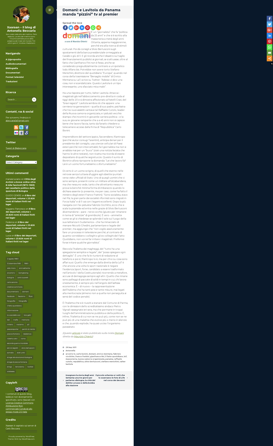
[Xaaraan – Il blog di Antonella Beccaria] (21, 14)
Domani (119, 333)
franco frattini (82, 356)
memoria (25, 320)
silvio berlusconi (28, 348)
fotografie (23, 301)
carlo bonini (82, 354)
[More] (98, 27)
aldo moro (11, 268)
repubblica (78, 361)
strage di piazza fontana (17, 362)
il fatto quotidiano (14, 306)
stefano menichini (110, 361)
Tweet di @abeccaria (16, 148)
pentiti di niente (28, 329)
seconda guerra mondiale (17, 343)
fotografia (11, 301)
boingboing (23, 273)
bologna (10, 277)
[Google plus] (76, 27)
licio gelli (27, 315)
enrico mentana (104, 354)
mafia (15, 320)
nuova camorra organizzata (91, 359)
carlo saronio (12, 282)
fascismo (21, 296)
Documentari (13, 72)
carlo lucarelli (22, 277)
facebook (11, 296)
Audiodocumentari (16, 64)
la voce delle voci (13, 315)
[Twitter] (70, 27)
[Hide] (272, 64)
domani (25, 292)
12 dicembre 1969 (14, 263)
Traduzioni (11, 81)
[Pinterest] (87, 27)
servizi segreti (12, 348)
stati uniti (21, 353)
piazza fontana (13, 334)
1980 (26, 263)
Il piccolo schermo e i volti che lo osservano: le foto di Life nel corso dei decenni (110, 377)
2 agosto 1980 (12, 259)
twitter (30, 367)
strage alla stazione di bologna (19, 357)
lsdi (8, 320)
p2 (28, 324)
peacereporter (12, 329)
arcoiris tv (11, 273)
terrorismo (19, 367)
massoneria (71, 359)
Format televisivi (15, 77)
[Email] (269, 53)
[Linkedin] (81, 27)
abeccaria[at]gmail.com (17, 120)
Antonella (70, 351)
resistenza (27, 334)
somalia (10, 353)
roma (23, 338)
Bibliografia (12, 68)
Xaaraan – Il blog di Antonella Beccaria (21, 29)
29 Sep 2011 (71, 347)
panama (109, 359)
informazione (12, 310)
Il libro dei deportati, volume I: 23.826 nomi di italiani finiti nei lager (21, 238)
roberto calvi (12, 338)
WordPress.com (28, 439)
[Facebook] (65, 27)
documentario (13, 292)
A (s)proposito (13, 59)
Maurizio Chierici (83, 336)
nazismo (20, 324)
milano (10, 324)
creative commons (14, 287)
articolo (76, 333)
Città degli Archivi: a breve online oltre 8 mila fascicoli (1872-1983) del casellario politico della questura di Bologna (21, 185)
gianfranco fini (97, 356)
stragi (9, 367)
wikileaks (11, 371)
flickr (31, 296)
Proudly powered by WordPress (21, 436)
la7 (125, 356)
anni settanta (24, 268)
